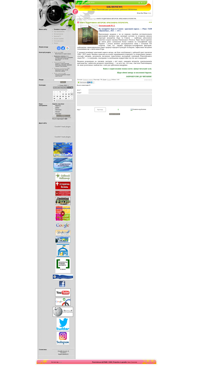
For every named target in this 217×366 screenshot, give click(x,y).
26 (60, 98)
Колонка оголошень (60, 68)
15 (69, 94)
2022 (85, 18)
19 (60, 96)
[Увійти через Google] (67, 48)
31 (54, 100)
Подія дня (57, 52)
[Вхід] (144, 3)
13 (63, 94)
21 (66, 96)
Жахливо (58, 113)
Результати (56, 117)
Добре (57, 107)
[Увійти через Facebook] (63, 48)
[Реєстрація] (141, 3)
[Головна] (139, 3)
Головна (79, 18)
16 (71, 94)
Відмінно (58, 105)
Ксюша (109, 79)
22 (69, 96)
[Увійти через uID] (59, 48)
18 (57, 96)
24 (54, 98)
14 (66, 94)
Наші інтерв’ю (58, 62)
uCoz (60, 362)
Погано (57, 111)
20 (63, 96)
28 (66, 98)
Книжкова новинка (60, 56)
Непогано (58, 109)
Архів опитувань (66, 117)
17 (54, 96)
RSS (149, 13)
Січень (90, 18)
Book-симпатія (58, 73)
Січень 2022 (63, 85)
